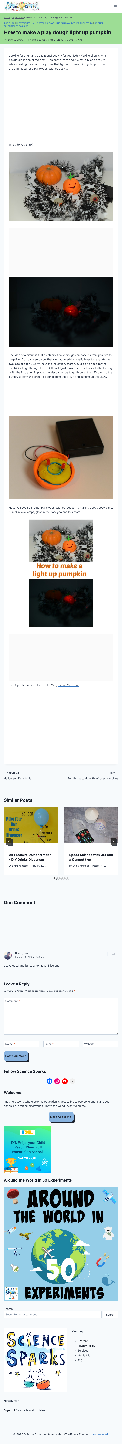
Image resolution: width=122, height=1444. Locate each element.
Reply (113, 954)
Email (49, 1044)
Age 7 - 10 (9, 23)
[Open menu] (115, 6)
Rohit (19, 953)
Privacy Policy (86, 1345)
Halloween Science (43, 23)
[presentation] (31, 825)
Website (89, 1044)
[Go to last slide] (8, 841)
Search (8, 1309)
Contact (83, 1340)
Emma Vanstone (15, 40)
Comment (12, 1001)
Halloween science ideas (57, 507)
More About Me (60, 1116)
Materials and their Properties (74, 23)
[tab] (54, 878)
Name (10, 1044)
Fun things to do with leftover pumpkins (93, 776)
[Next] (113, 841)
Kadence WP (100, 1434)
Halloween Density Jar (18, 776)
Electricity (23, 23)
